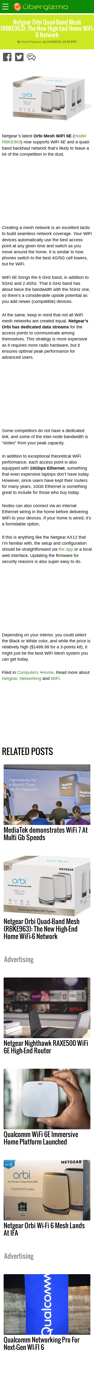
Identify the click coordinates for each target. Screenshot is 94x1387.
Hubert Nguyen (31, 42)
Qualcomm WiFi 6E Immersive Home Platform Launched (41, 1137)
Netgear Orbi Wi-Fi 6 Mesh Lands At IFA (44, 1229)
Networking (30, 678)
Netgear (9, 678)
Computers (27, 672)
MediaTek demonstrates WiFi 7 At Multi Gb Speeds (46, 833)
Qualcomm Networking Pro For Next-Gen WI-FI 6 (42, 1343)
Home (48, 672)
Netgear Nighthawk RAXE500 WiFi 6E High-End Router (46, 1046)
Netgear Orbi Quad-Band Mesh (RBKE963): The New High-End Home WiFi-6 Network (42, 928)
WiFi (55, 678)
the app (66, 549)
